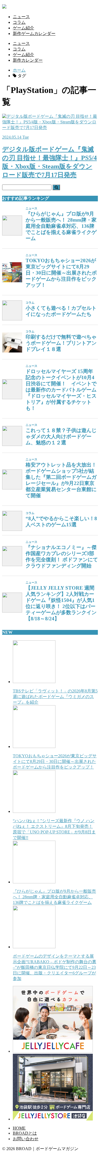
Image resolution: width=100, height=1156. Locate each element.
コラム (19, 22)
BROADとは (25, 1133)
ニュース (21, 16)
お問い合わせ (25, 1139)
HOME (19, 1128)
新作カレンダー (28, 60)
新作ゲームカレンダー (34, 33)
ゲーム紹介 (23, 28)
